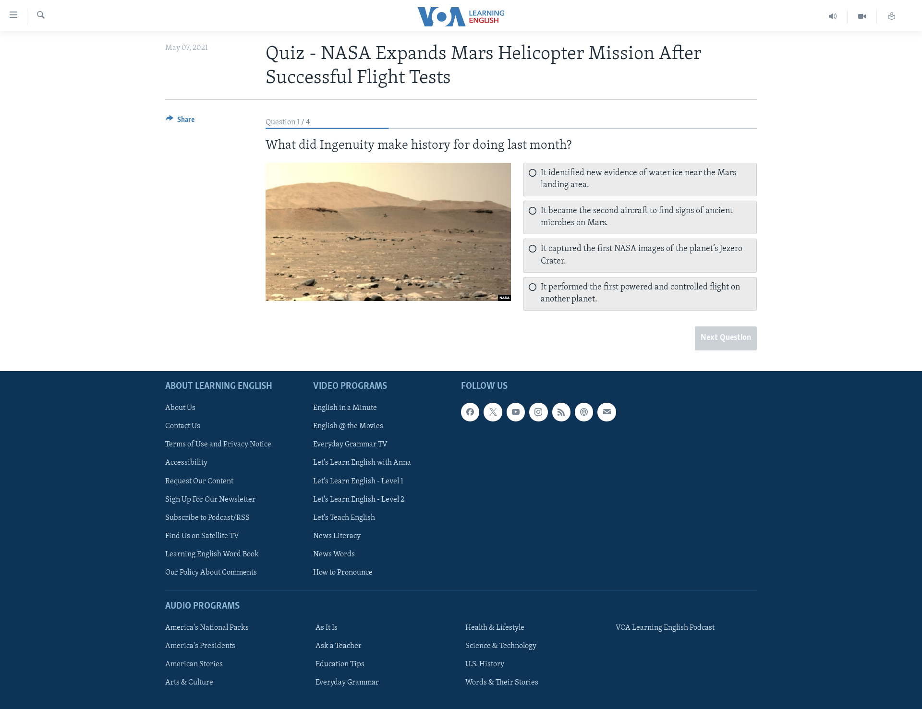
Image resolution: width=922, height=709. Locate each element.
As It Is (326, 628)
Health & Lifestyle (494, 628)
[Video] (862, 16)
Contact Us (182, 426)
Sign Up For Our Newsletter (210, 499)
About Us (180, 408)
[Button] (180, 122)
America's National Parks (207, 628)
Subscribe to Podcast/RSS (207, 517)
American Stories (194, 664)
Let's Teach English (344, 517)
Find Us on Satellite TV (202, 536)
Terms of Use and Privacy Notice (218, 444)
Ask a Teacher (338, 646)
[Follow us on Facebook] (470, 412)
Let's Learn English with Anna (362, 463)
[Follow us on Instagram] (538, 412)
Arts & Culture (189, 682)
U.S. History (484, 664)
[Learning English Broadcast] (833, 16)
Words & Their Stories (501, 682)
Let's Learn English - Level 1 (358, 481)
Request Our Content (199, 481)
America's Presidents (200, 646)
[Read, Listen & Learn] (892, 16)
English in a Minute (345, 408)
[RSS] (561, 412)
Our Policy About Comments (211, 572)
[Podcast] (584, 412)
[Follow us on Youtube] (516, 412)
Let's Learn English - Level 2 (358, 499)
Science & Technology (500, 646)
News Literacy (337, 536)
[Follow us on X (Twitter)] (493, 412)
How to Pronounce (343, 572)
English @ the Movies (348, 426)
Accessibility (186, 463)
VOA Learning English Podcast (665, 628)
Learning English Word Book (212, 554)
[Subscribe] (606, 412)
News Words (334, 554)
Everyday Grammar (347, 682)
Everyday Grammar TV (350, 444)
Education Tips (339, 664)
